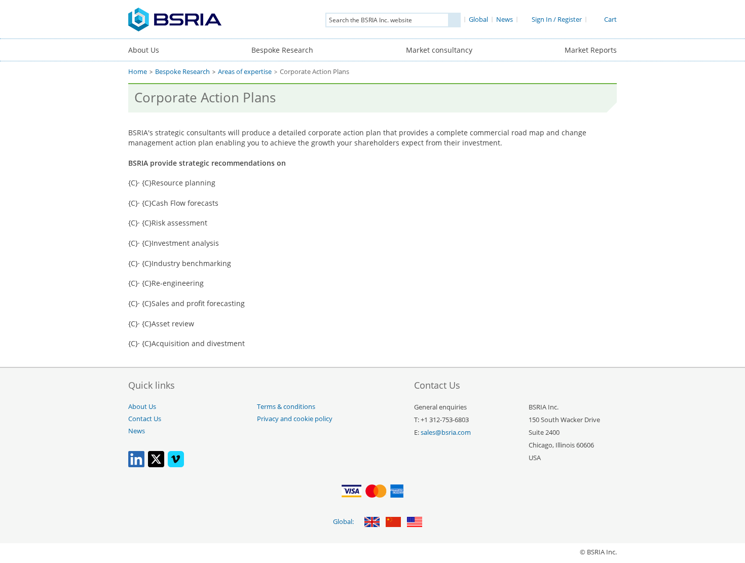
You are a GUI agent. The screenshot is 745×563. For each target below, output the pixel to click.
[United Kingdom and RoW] (372, 522)
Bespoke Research (282, 50)
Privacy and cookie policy (294, 419)
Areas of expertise (245, 71)
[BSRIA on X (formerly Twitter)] (156, 465)
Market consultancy (439, 50)
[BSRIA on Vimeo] (176, 465)
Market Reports (591, 50)
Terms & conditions (286, 406)
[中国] (393, 522)
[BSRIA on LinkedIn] (136, 465)
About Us (143, 50)
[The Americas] (414, 522)
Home (137, 71)
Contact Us (144, 419)
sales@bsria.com (446, 432)
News (136, 431)
